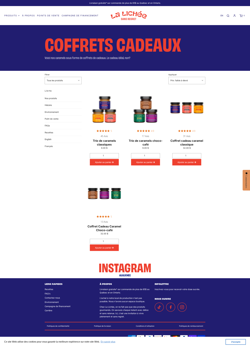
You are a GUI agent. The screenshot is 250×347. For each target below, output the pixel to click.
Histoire (48, 105)
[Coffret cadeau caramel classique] (186, 107)
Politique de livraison (102, 326)
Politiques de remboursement (191, 326)
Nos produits (51, 98)
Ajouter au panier (103, 162)
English (48, 139)
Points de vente (48, 15)
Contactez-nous (52, 298)
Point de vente (51, 119)
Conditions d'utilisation (145, 326)
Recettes (49, 132)
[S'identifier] (234, 15)
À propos (28, 15)
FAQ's (47, 293)
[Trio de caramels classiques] (104, 107)
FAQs (47, 125)
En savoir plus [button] (108, 342)
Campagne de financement (80, 15)
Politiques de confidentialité (58, 326)
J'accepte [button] (235, 342)
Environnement (52, 112)
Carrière (48, 310)
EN (221, 15)
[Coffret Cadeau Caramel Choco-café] (104, 193)
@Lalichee (125, 275)
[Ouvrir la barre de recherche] (228, 15)
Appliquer (172, 75)
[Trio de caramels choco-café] (145, 107)
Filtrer (47, 75)
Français (49, 146)
